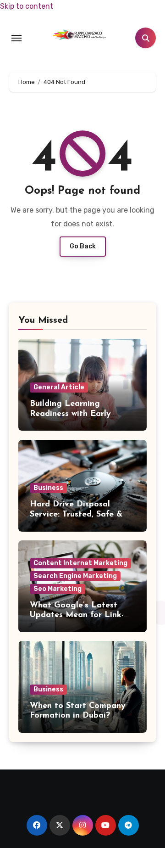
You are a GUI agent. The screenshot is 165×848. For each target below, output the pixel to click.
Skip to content (26, 6)
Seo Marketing (57, 589)
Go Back (83, 246)
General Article (58, 387)
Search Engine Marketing (75, 576)
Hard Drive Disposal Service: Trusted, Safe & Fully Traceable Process (76, 514)
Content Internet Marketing (80, 563)
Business (48, 488)
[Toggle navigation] (16, 38)
